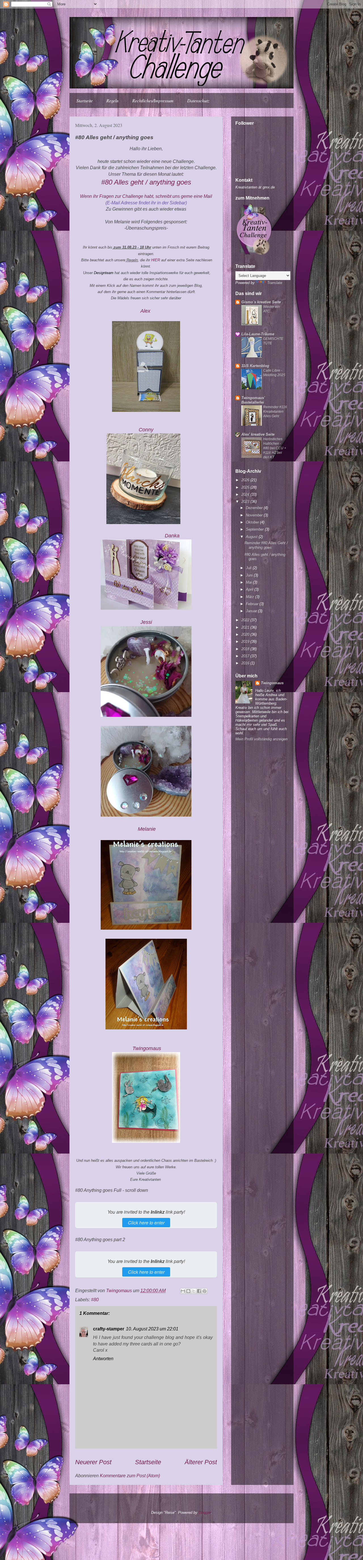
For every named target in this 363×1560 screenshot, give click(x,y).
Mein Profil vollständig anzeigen (261, 739)
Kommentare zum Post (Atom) (130, 1475)
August (252, 537)
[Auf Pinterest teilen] (204, 1291)
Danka (172, 536)
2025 (245, 487)
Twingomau (146, 1048)
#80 (95, 1299)
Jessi (146, 622)
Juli (249, 568)
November (255, 515)
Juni (250, 575)
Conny (146, 430)
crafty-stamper (108, 1328)
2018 (245, 649)
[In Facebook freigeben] (199, 1291)
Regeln (112, 100)
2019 (245, 641)
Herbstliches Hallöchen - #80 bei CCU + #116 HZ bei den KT (274, 448)
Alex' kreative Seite (258, 434)
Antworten (103, 1358)
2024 (245, 494)
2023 (245, 501)
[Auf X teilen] (194, 1291)
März (250, 597)
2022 (245, 620)
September (255, 529)
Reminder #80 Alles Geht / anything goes (266, 545)
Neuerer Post (93, 1462)
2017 (245, 656)
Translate (274, 283)
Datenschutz (198, 100)
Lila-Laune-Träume (257, 334)
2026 (245, 480)
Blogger (205, 1512)
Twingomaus (272, 683)
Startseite (84, 100)
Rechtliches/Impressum (153, 100)
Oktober (253, 522)
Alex (146, 311)
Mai (249, 582)
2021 (245, 627)
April (250, 589)
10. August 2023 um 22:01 (152, 1328)
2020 (245, 634)
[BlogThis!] (188, 1291)
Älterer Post (201, 1462)
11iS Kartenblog (255, 366)
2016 (245, 663)
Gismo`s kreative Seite (261, 302)
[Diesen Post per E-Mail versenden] (183, 1291)
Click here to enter (146, 1222)
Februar (252, 604)
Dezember (255, 508)
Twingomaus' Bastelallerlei (253, 400)
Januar (252, 611)
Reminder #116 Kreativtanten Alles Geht (275, 411)
